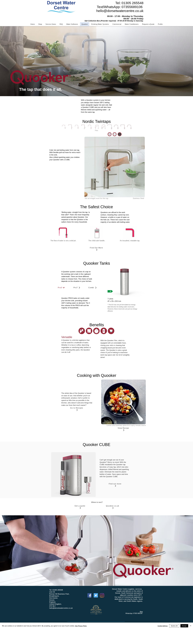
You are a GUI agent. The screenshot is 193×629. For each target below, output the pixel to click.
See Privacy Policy (81, 626)
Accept (184, 626)
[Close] (190, 625)
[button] (72, 24)
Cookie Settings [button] (163, 626)
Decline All (174, 626)
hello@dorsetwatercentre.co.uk (61, 608)
